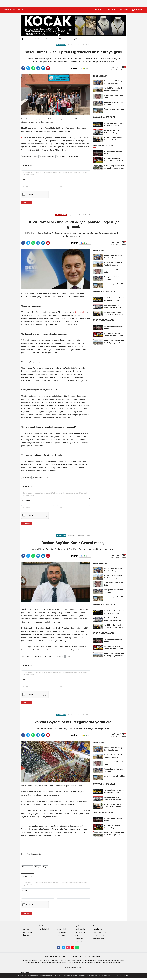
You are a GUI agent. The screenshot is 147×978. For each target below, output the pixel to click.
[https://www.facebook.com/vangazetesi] (58, 947)
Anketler (96, 926)
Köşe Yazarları (62, 932)
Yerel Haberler (80, 929)
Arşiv (76, 935)
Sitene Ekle (53, 956)
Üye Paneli (138, 9)
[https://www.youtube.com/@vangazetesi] (72, 947)
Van (24, 926)
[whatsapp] (33, 68)
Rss (46, 956)
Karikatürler (79, 942)
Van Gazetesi (36, 39)
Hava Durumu (98, 929)
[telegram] (38, 68)
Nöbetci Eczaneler (99, 935)
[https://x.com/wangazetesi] (63, 947)
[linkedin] (43, 68)
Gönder (26, 203)
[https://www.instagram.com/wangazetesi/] (68, 947)
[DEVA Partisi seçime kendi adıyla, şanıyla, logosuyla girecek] (55, 269)
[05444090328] (77, 947)
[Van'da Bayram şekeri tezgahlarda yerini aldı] (55, 761)
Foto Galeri (112, 9)
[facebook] (23, 68)
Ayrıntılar (118, 975)
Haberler (27, 39)
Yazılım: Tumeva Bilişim (73, 968)
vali (22, 137)
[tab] (27, 166)
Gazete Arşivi (79, 939)
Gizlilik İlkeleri (95, 956)
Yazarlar (125, 9)
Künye (69, 956)
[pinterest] (48, 68)
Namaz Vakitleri (98, 939)
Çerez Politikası (84, 956)
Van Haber (26, 929)
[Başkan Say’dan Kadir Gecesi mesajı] (55, 582)
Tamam (125, 975)
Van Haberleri (44, 929)
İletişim (75, 956)
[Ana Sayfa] (22, 39)
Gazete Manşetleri (99, 932)
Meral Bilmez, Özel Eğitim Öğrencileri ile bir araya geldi (59, 39)
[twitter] (28, 68)
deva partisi (79, 312)
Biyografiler (61, 935)
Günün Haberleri (80, 932)
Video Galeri (97, 9)
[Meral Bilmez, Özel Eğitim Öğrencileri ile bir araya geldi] (55, 94)
